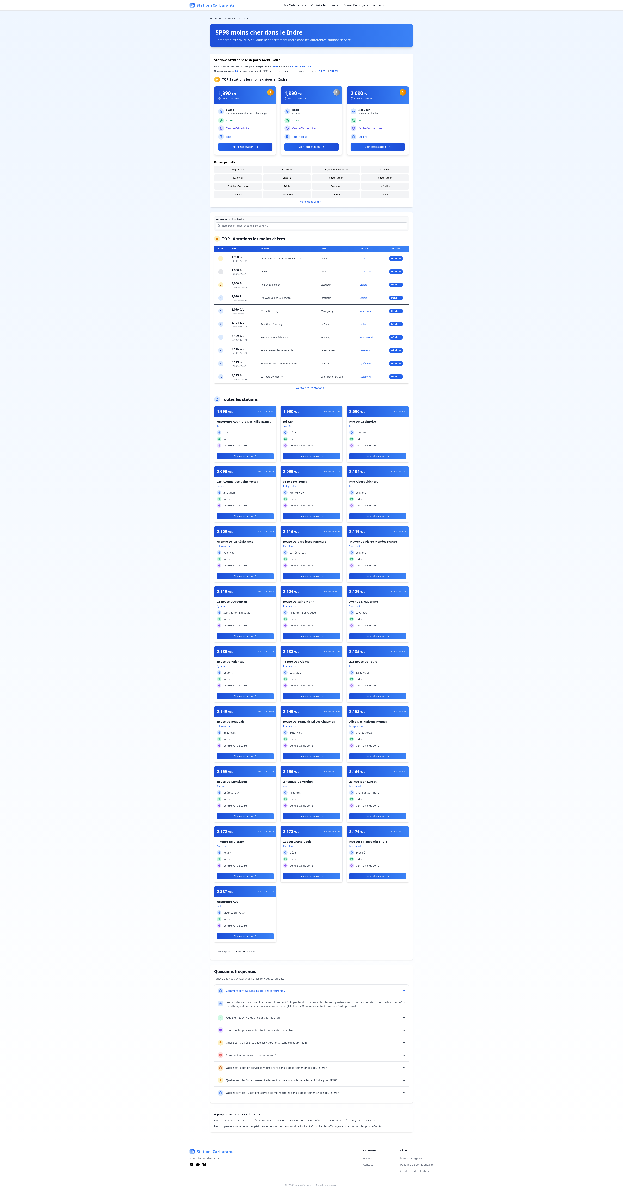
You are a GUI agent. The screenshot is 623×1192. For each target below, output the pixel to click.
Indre (245, 18)
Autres (377, 5)
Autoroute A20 (227, 901)
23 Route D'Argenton (272, 376)
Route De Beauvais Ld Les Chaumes (309, 721)
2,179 (357, 831)
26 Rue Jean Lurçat (363, 781)
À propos (368, 1158)
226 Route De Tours (363, 661)
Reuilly (227, 852)
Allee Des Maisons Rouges (368, 721)
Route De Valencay (230, 661)
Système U (365, 363)
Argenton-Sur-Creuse (336, 169)
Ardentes (287, 169)
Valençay (325, 337)
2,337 (225, 891)
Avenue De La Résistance (274, 337)
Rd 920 (264, 271)
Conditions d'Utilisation (414, 1171)
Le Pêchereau (287, 194)
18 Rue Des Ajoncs (296, 661)
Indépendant (367, 311)
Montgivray (327, 311)
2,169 (357, 771)
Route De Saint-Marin (298, 601)
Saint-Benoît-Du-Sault (332, 376)
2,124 (291, 591)
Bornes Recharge (354, 5)
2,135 (357, 651)
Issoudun (364, 110)
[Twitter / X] (191, 1165)
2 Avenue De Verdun (298, 781)
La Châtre (385, 186)
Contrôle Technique (323, 5)
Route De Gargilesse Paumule (277, 350)
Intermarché (366, 337)
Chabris (287, 177)
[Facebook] (198, 1165)
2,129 (357, 591)
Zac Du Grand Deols (297, 841)
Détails (394, 258)
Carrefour (365, 350)
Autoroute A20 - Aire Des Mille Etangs (281, 258)
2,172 (225, 831)
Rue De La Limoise (271, 284)
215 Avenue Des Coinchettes (276, 297)
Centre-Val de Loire (300, 66)
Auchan (221, 786)
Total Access (299, 136)
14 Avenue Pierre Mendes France (279, 363)
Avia (285, 786)
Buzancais (385, 169)
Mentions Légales (411, 1158)
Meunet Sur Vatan (234, 912)
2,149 (225, 711)
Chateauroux (336, 177)
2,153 (357, 711)
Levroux (336, 194)
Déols (295, 110)
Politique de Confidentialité (417, 1164)
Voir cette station (243, 147)
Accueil (218, 18)
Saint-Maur (362, 672)
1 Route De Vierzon (231, 841)
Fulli (219, 906)
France (231, 18)
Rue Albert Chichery (271, 324)
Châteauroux (385, 177)
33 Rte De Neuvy (270, 311)
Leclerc (362, 136)
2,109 (225, 531)
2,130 (225, 651)
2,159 (225, 771)
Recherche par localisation (230, 219)
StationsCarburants (303, 1185)
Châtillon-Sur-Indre (238, 186)
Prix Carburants (293, 5)
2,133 (291, 651)
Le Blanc (238, 194)
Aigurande (238, 169)
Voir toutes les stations (310, 388)
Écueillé (360, 852)
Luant (230, 110)
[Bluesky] (204, 1165)
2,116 (291, 531)
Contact (368, 1164)
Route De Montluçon (232, 781)
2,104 (357, 471)
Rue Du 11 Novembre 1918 (368, 841)
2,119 (357, 531)
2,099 (291, 471)
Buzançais (238, 177)
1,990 (227, 93)
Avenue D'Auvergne (363, 601)
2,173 (291, 831)
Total (229, 136)
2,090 (360, 93)
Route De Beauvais (230, 721)
